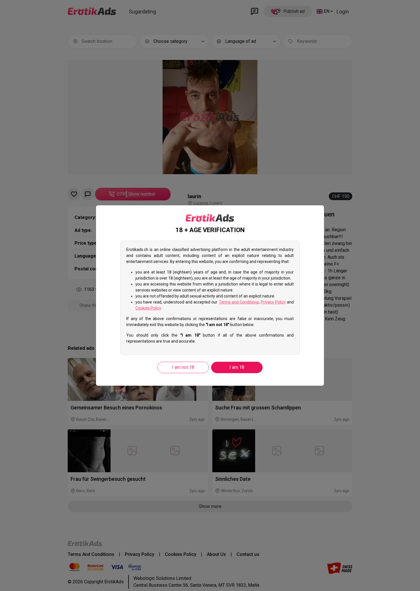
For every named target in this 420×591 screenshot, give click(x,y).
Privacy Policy (273, 302)
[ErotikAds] (210, 218)
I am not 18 (183, 367)
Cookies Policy (148, 308)
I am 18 (236, 367)
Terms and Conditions (239, 302)
